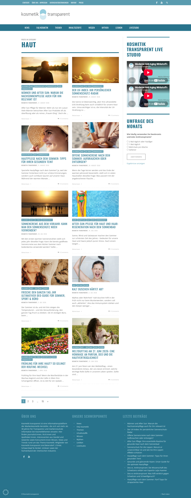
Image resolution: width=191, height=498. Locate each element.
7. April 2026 (42, 370)
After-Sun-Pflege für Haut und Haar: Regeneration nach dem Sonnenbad (95, 225)
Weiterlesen (25, 119)
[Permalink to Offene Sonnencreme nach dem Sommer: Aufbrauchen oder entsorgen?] (95, 135)
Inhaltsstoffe (82, 433)
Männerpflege (52, 86)
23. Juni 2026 (93, 361)
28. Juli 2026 (42, 234)
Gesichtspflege (27, 155)
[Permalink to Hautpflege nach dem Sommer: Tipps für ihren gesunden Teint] (44, 138)
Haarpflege (82, 220)
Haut (31, 86)
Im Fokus (88, 86)
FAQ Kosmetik (83, 426)
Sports (46, 288)
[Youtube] (161, 2)
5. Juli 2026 (42, 302)
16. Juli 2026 (93, 231)
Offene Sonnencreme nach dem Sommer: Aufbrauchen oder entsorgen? (91, 158)
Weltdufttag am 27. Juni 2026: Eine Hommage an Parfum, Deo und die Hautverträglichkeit (93, 354)
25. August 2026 (94, 97)
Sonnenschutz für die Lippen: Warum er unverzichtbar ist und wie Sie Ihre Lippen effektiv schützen (145, 450)
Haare (75, 220)
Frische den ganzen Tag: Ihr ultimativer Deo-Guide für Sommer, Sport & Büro (43, 295)
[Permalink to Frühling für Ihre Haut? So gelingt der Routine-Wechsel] (44, 340)
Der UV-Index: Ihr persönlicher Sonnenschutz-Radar (91, 91)
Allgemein (25, 86)
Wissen (86, 285)
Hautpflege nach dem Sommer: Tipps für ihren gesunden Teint (43, 160)
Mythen (79, 285)
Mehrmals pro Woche (138, 147)
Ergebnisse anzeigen (136, 163)
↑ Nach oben (165, 494)
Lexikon (80, 442)
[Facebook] (156, 2)
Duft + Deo (34, 288)
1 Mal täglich (134, 144)
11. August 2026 (43, 165)
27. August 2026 (43, 103)
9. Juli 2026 (93, 293)
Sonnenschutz (27, 89)
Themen (80, 430)
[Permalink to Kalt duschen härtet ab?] (95, 269)
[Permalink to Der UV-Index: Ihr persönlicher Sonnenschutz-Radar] (95, 69)
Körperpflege (46, 357)
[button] (5, 492)
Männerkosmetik (40, 86)
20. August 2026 (94, 165)
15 (43, 401)
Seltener (132, 150)
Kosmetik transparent (29, 103)
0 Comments (63, 119)
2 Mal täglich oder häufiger (141, 141)
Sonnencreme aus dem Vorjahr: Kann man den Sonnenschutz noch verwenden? (44, 227)
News (60, 86)
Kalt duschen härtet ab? (87, 289)
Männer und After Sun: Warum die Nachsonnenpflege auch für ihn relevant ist (42, 96)
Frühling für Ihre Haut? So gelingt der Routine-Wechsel (43, 365)
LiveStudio (81, 446)
